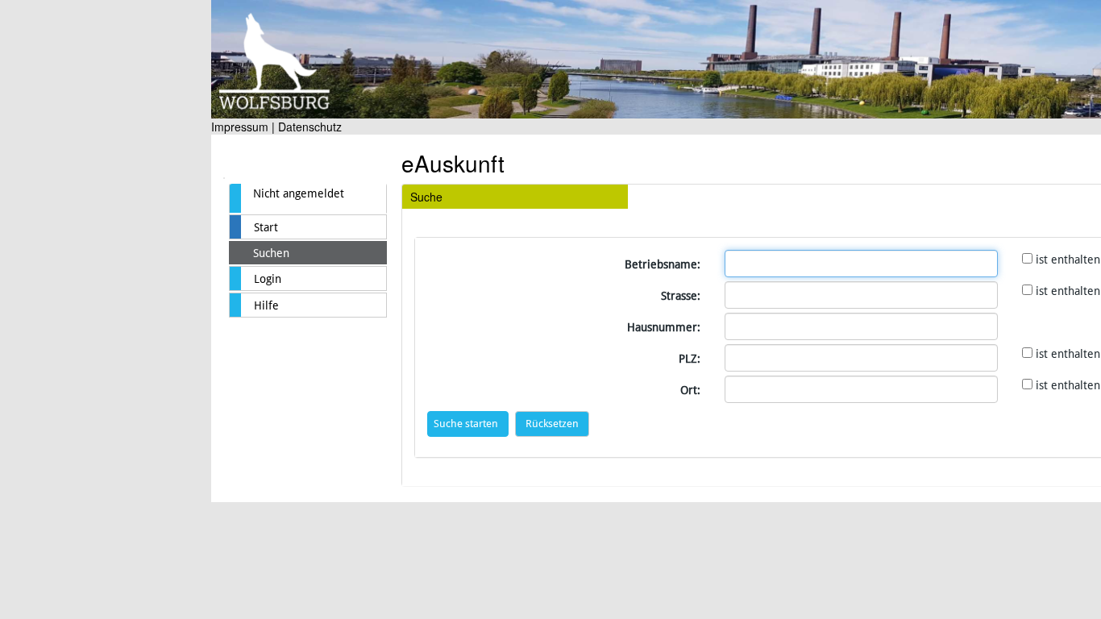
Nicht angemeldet (298, 193)
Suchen (271, 253)
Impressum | (243, 126)
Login (267, 278)
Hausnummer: (663, 327)
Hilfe (266, 305)
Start (266, 227)
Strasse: (680, 295)
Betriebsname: (662, 264)
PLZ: (689, 358)
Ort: (690, 390)
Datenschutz (310, 126)
